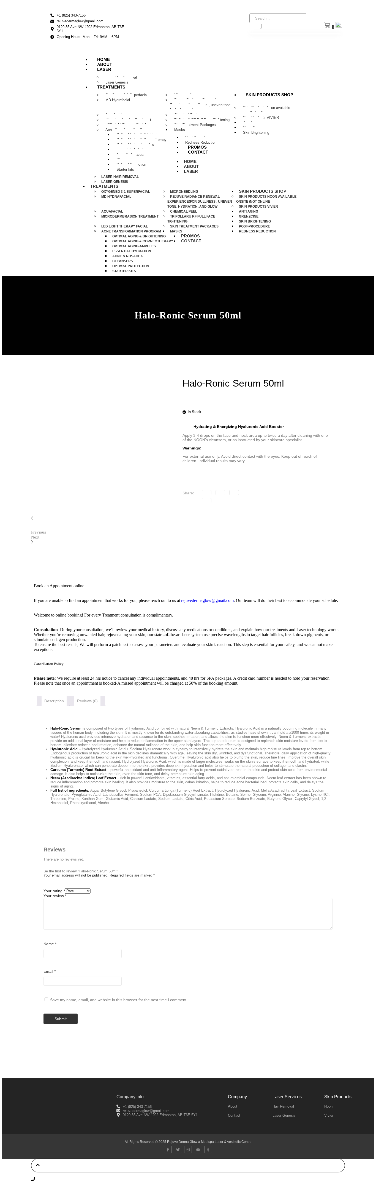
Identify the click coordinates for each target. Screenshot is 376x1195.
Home (103, 59)
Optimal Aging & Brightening (139, 236)
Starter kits (125, 169)
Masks (179, 130)
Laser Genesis (117, 82)
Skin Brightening (256, 132)
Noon (328, 1106)
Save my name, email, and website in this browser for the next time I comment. (118, 1000)
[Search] (255, 26)
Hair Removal (283, 1106)
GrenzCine (248, 216)
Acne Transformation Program (131, 231)
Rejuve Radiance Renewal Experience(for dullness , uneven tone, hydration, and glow (200, 105)
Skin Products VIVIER (258, 206)
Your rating (54, 891)
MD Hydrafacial (117, 100)
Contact (198, 152)
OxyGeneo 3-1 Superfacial (125, 192)
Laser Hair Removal (120, 177)
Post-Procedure (254, 226)
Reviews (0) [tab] (87, 701)
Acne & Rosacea (127, 256)
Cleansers (122, 261)
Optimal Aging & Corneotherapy (142, 241)
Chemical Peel (183, 211)
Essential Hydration (131, 251)
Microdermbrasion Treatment (130, 216)
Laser (104, 69)
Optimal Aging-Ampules (134, 246)
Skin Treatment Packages (195, 125)
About (104, 64)
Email (49, 971)
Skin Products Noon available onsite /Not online (264, 110)
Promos (197, 147)
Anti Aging (248, 211)
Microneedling (184, 192)
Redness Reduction (200, 142)
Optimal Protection (130, 266)
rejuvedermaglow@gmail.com (207, 600)
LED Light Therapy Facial (124, 226)
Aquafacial (112, 211)
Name (49, 944)
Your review (54, 896)
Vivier (328, 1115)
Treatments (111, 87)
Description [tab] (54, 701)
